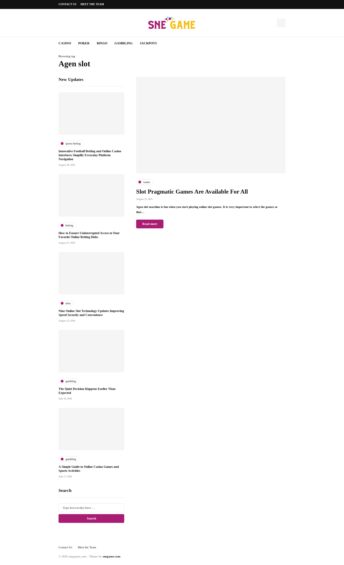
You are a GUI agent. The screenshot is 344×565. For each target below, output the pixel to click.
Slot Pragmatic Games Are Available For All (192, 191)
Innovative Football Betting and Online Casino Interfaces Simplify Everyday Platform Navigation (90, 155)
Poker (84, 43)
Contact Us (67, 4)
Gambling (123, 43)
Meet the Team (92, 4)
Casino (65, 43)
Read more (149, 224)
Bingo (102, 43)
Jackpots (148, 43)
